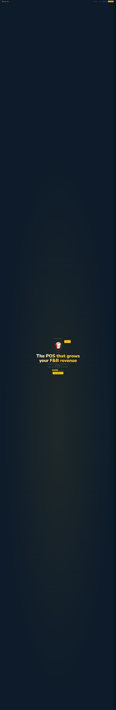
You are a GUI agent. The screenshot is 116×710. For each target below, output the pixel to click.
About (100, 1)
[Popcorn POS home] (5, 1)
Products (95, 1)
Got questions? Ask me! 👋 (67, 341)
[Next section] (58, 708)
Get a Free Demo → (58, 373)
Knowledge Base (104, 1)
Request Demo (111, 1)
